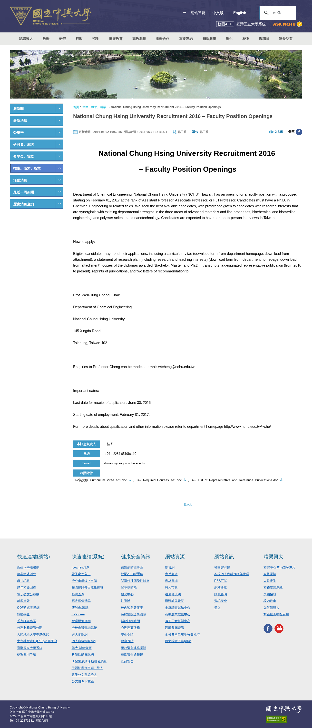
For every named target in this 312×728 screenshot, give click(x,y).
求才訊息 (23, 581)
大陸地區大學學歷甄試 (33, 634)
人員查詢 (269, 581)
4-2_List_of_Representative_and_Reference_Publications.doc (235, 480)
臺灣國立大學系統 (29, 648)
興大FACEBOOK (268, 628)
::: (184, 13)
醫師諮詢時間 (130, 621)
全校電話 (269, 574)
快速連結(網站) (33, 556)
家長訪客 (286, 38)
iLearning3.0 (80, 567)
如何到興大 (271, 607)
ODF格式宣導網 (28, 607)
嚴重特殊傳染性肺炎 (135, 581)
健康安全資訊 (135, 556)
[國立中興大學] (50, 16)
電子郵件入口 (81, 574)
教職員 (264, 38)
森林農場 (171, 581)
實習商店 (171, 574)
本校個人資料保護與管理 (231, 574)
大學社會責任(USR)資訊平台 (37, 641)
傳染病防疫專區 (132, 567)
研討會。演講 (23, 144)
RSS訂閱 (220, 581)
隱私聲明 (220, 594)
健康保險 (127, 641)
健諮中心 (127, 594)
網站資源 (175, 556)
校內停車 (269, 601)
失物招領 (269, 594)
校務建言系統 (273, 587)
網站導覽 (198, 13)
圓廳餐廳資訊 (174, 627)
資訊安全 (220, 601)
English (239, 13)
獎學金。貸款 (23, 156)
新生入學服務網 (28, 567)
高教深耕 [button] (139, 38)
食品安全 (127, 661)
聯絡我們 (42, 720)
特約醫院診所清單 (133, 614)
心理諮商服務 (130, 627)
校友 (246, 38)
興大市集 (171, 587)
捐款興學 (209, 38)
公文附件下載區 (83, 681)
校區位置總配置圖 (276, 614)
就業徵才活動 (26, 574)
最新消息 (20, 120)
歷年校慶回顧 (26, 587)
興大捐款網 (80, 634)
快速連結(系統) (88, 556)
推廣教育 (116, 38)
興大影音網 (278, 628)
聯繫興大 (273, 556)
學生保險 (127, 634)
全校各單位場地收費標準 (182, 634)
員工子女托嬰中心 (177, 621)
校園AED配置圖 (132, 574)
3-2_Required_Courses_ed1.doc (159, 480)
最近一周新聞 (23, 192)
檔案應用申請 (26, 654)
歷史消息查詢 (23, 204)
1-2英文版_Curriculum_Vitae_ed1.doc (100, 480)
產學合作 (162, 38)
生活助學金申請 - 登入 (87, 668)
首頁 (76, 107)
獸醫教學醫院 (174, 601)
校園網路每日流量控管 (87, 587)
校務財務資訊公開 (29, 627)
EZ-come (78, 614)
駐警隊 (125, 601)
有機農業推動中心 (177, 614)
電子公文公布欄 (28, 594)
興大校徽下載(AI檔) (178, 641)
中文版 (218, 13)
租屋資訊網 (173, 594)
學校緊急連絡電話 (133, 648)
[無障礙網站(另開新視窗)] (284, 719)
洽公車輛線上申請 (84, 581)
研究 (62, 38)
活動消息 (20, 180)
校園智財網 (222, 567)
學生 (229, 38)
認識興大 (26, 38)
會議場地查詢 (81, 621)
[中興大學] (284, 709)
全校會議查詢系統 (84, 627)
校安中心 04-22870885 (279, 567)
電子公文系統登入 (84, 675)
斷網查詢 (78, 594)
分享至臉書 (299, 132)
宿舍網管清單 (81, 601)
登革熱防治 (129, 587)
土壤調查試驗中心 (177, 607)
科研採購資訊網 (83, 654)
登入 (217, 607)
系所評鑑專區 (26, 621)
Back (188, 504)
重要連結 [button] (186, 38)
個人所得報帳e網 (84, 641)
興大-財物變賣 (82, 648)
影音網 (170, 567)
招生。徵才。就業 (27, 168)
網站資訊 (224, 556)
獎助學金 (23, 614)
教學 (46, 38)
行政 (79, 38)
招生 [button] (95, 38)
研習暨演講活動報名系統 (89, 661)
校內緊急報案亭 (132, 607)
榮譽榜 (18, 132)
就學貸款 (23, 601)
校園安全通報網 (132, 654)
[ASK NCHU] (287, 24)
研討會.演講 (80, 607)
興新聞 (18, 108)
